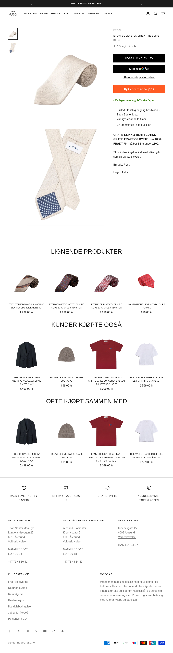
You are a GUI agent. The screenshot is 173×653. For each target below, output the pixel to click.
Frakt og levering (18, 581)
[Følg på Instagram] (27, 631)
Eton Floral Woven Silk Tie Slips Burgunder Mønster (106, 306)
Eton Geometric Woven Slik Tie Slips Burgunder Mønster (66, 306)
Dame (44, 13)
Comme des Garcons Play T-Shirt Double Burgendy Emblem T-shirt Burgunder (106, 381)
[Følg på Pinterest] (36, 631)
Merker (93, 13)
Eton (117, 30)
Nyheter (30, 13)
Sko (66, 13)
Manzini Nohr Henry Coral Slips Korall (146, 306)
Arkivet (108, 13)
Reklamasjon (16, 600)
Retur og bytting (17, 587)
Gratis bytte (107, 496)
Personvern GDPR (19, 618)
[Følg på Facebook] (9, 631)
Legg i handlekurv (139, 58)
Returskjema (15, 594)
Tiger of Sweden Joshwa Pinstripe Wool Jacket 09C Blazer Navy (26, 381)
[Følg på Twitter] (18, 631)
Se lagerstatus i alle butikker (134, 124)
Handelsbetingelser (20, 606)
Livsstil (79, 13)
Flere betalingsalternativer (139, 77)
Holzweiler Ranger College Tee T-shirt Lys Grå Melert (146, 379)
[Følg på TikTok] (53, 631)
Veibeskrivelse (17, 541)
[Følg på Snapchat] (62, 631)
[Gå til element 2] (13, 48)
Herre (55, 13)
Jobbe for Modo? (18, 612)
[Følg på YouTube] (45, 631)
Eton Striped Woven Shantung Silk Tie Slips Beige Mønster (26, 306)
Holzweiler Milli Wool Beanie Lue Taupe (66, 379)
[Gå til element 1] (13, 34)
